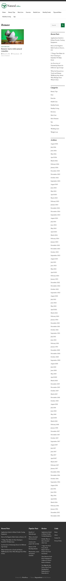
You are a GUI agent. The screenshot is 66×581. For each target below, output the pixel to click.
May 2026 (53, 154)
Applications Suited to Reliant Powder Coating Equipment (58, 40)
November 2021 (55, 326)
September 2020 (55, 360)
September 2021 (55, 333)
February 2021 (55, 343)
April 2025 (54, 194)
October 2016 (55, 479)
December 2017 (55, 431)
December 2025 (55, 171)
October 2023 (55, 252)
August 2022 (54, 296)
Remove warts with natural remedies (11, 50)
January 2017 (54, 468)
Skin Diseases (5, 46)
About (56, 535)
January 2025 (54, 205)
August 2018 (54, 404)
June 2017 (53, 451)
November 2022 (55, 286)
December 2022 (55, 282)
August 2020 (54, 364)
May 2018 (53, 414)
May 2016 (53, 495)
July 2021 (53, 337)
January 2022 (54, 320)
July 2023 (53, 262)
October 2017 (54, 438)
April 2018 (54, 418)
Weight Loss (54, 132)
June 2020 (54, 370)
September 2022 (55, 293)
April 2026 (54, 157)
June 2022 (54, 303)
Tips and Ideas (57, 12)
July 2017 (53, 448)
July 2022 (53, 299)
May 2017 (53, 455)
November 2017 (55, 435)
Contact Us (57, 538)
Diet (52, 95)
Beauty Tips (11, 12)
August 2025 (54, 184)
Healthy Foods (47, 12)
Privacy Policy (58, 541)
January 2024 (54, 242)
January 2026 (54, 167)
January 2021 (54, 347)
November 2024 (55, 211)
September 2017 (55, 441)
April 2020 (54, 377)
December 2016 (55, 472)
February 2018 (55, 424)
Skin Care (20, 12)
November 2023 (55, 249)
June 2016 (53, 492)
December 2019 (55, 384)
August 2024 (54, 218)
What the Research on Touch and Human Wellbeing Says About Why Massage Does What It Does (57, 75)
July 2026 (53, 147)
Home (4, 12)
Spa (15, 17)
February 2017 (55, 465)
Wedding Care (55, 129)
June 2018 (53, 411)
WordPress (25, 577)
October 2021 (55, 330)
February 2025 (55, 201)
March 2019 (54, 394)
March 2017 (54, 462)
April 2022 (54, 309)
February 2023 (55, 276)
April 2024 (54, 232)
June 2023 (54, 266)
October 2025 (55, 178)
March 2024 (54, 235)
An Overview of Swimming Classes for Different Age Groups (57, 65)
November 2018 (55, 397)
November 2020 (55, 353)
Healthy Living (6, 17)
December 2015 (55, 512)
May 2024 (53, 228)
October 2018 (55, 401)
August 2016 (54, 485)
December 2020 (55, 350)
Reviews (53, 112)
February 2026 (55, 164)
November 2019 (55, 387)
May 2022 (53, 306)
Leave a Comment (5, 55)
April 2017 (54, 458)
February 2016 (55, 506)
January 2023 (54, 279)
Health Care (36, 12)
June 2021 (53, 340)
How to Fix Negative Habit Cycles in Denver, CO (57, 48)
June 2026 (54, 151)
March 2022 (54, 313)
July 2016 (53, 489)
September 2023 (55, 255)
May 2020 (53, 374)
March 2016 (54, 502)
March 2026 (54, 161)
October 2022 (55, 289)
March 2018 (54, 421)
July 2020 (53, 367)
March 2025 (54, 198)
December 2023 (55, 245)
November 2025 (55, 174)
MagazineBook (38, 577)
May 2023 (53, 269)
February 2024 (55, 238)
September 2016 (55, 482)
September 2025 (55, 181)
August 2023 (54, 259)
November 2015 (55, 516)
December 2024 (55, 208)
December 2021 (55, 323)
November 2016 (55, 475)
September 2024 (55, 215)
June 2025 (54, 188)
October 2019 (55, 391)
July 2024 (53, 222)
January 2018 (54, 428)
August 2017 (54, 445)
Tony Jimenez (16, 54)
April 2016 (54, 499)
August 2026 (54, 144)
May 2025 (53, 191)
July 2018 (53, 408)
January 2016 (54, 509)
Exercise (28, 12)
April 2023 (54, 272)
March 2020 (54, 380)
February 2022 (55, 316)
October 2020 (55, 357)
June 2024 (54, 225)
